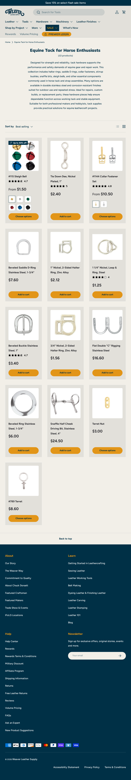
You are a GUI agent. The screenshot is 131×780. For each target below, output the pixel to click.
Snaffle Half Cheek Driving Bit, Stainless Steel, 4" (62, 428)
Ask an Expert (12, 722)
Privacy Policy (92, 767)
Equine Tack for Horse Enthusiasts (29, 42)
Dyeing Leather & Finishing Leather (87, 593)
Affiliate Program (14, 670)
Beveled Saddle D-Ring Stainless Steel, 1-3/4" (22, 270)
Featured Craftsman (16, 593)
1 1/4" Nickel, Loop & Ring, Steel (104, 270)
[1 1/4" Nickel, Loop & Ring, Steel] (107, 247)
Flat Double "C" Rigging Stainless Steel (106, 348)
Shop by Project (14, 27)
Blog (70, 622)
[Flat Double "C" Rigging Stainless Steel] (107, 325)
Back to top (65, 538)
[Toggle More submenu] (40, 28)
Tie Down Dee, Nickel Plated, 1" (62, 179)
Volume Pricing (29, 34)
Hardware (42, 21)
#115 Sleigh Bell (17, 176)
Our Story (10, 563)
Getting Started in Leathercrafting (86, 563)
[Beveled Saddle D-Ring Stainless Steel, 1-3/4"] (23, 247)
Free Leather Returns (16, 693)
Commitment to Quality (18, 578)
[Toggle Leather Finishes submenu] (99, 22)
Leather (10, 21)
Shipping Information (16, 678)
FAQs (8, 715)
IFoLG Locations (14, 615)
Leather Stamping (77, 607)
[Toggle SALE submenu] (56, 28)
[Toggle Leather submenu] (17, 22)
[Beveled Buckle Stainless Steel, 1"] (23, 325)
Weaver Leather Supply (24, 759)
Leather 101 (74, 615)
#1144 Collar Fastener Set (105, 179)
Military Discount (14, 663)
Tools (25, 21)
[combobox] (68, 12)
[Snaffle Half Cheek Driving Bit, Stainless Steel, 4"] (65, 403)
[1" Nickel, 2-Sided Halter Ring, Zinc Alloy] (65, 247)
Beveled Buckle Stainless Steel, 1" (23, 348)
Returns (9, 685)
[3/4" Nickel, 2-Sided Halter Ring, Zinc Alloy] (65, 325)
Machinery (62, 21)
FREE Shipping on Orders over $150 (65, 2)
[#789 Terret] (23, 481)
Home (7, 42)
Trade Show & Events (16, 607)
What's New (70, 27)
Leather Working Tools (80, 578)
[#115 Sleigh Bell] (23, 156)
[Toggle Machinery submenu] (71, 22)
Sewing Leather (76, 570)
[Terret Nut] (107, 403)
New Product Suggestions (19, 730)
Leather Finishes (86, 21)
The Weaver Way (14, 570)
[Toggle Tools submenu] (31, 22)
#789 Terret (15, 501)
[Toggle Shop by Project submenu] (27, 28)
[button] (123, 12)
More (35, 27)
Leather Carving (76, 600)
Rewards (10, 34)
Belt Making (74, 585)
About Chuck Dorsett (16, 585)
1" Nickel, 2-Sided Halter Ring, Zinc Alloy (65, 270)
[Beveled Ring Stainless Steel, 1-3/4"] (23, 403)
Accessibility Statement (66, 767)
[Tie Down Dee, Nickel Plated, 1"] (65, 156)
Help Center (11, 641)
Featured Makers (14, 600)
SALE (50, 27)
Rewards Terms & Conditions (20, 656)
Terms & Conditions (115, 767)
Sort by (9, 126)
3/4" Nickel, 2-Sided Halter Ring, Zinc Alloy (63, 348)
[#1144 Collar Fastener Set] (107, 156)
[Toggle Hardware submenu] (51, 22)
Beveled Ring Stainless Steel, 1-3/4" (21, 426)
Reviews (9, 700)
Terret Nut (98, 423)
